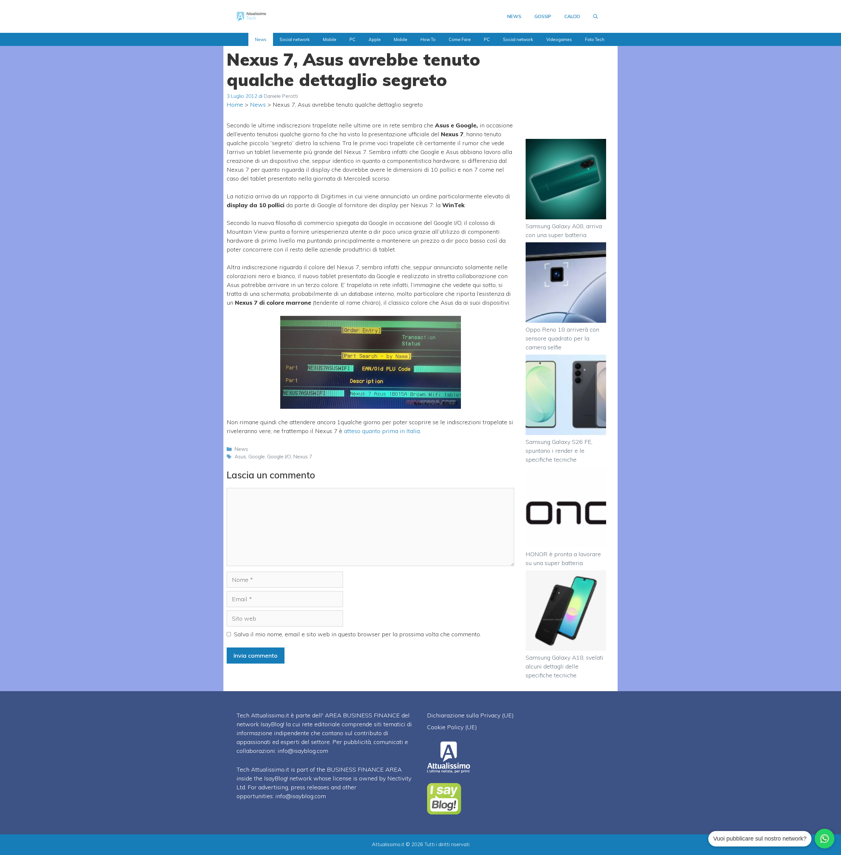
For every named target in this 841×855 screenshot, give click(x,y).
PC (352, 39)
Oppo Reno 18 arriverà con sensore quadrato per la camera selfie (562, 338)
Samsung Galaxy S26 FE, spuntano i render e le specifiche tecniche (559, 450)
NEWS (514, 16)
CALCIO (572, 16)
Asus (240, 456)
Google (256, 456)
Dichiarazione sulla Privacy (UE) (470, 715)
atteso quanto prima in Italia (382, 431)
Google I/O (279, 456)
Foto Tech (594, 39)
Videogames (559, 39)
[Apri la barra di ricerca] (595, 16)
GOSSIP (542, 16)
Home (235, 104)
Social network (295, 39)
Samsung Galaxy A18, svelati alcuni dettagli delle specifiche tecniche (564, 666)
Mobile (329, 39)
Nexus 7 (302, 456)
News (260, 39)
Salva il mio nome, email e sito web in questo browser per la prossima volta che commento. (357, 634)
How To (428, 39)
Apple (375, 39)
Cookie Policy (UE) (452, 727)
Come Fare (460, 39)
